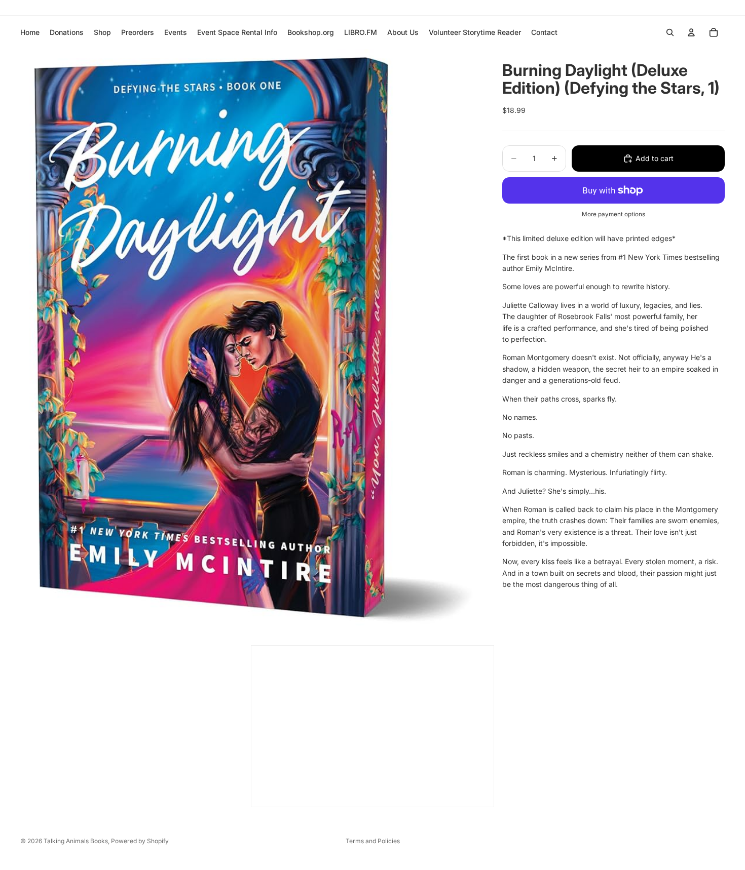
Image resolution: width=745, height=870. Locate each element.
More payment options (613, 214)
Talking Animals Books (76, 841)
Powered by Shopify (140, 841)
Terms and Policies (373, 841)
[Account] (691, 32)
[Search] (670, 32)
